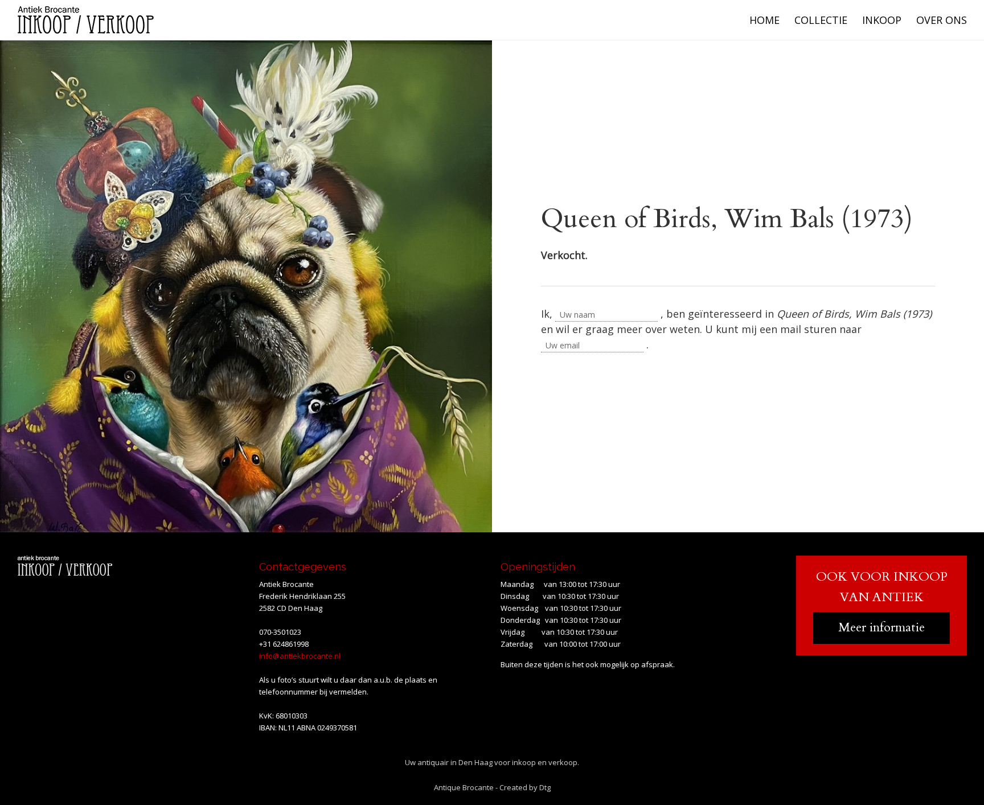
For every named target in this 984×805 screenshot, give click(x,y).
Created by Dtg (525, 787)
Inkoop (881, 20)
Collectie (820, 20)
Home (764, 20)
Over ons (941, 20)
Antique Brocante (464, 787)
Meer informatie (881, 627)
